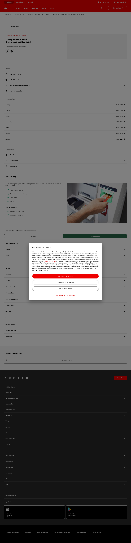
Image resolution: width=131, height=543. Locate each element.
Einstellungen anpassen (65, 288)
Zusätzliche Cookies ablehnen (65, 282)
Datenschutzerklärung (50, 261)
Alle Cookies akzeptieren (65, 276)
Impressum (72, 295)
